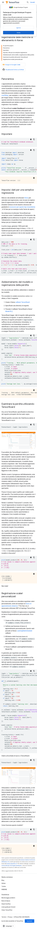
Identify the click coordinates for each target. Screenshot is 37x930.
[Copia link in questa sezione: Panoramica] (15, 79)
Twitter (4, 886)
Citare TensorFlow (7, 910)
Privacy (10, 917)
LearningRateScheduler (24, 631)
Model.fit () (9, 311)
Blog (3, 880)
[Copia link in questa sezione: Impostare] (14, 134)
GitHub (4, 883)
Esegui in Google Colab (12, 64)
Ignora (18, 28)
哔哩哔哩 (4, 889)
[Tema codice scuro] (30, 139)
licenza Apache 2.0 (12, 863)
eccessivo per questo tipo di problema (22, 207)
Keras (26, 198)
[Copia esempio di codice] (33, 139)
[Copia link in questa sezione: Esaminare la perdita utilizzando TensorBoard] (17, 407)
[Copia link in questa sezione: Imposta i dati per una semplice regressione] (16, 193)
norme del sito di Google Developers (12, 865)
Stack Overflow (6, 904)
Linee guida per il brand (8, 907)
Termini (4, 917)
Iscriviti (29, 921)
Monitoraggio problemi (8, 898)
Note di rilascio (6, 901)
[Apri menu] (3, 2)
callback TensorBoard (22, 302)
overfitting (5, 95)
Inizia (18, 32)
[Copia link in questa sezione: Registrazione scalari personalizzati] (18, 596)
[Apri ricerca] (28, 2)
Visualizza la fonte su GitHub (14, 69)
